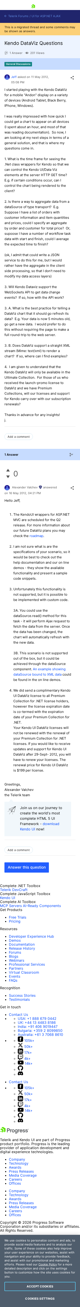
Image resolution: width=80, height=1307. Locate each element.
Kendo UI (7, 897)
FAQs (13, 980)
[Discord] (20, 1074)
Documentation (22, 944)
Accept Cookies (40, 1286)
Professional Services (27, 964)
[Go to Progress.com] (14, 1132)
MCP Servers (11, 905)
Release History (22, 948)
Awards (15, 1167)
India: (38, 1026)
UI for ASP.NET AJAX (46, 16)
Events (14, 976)
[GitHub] (20, 1069)
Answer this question (27, 867)
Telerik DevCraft (14, 889)
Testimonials (19, 999)
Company (17, 1159)
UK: (37, 1023)
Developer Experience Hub (31, 936)
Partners (16, 968)
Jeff (14, 77)
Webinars (16, 960)
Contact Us (18, 1014)
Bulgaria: (40, 1030)
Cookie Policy (47, 1264)
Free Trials (17, 917)
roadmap (36, 536)
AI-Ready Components (42, 905)
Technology (18, 1163)
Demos (15, 940)
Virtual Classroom (24, 972)
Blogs (13, 956)
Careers (15, 1179)
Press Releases (21, 1171)
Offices (15, 1183)
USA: (37, 1019)
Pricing (14, 921)
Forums (15, 952)
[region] (40, 1271)
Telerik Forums (17, 16)
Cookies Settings (40, 1298)
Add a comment (19, 436)
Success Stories (22, 995)
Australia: (40, 1034)
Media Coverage (23, 1175)
